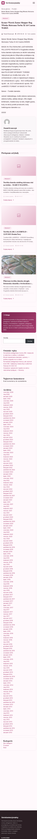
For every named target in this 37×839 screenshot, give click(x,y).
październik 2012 (9, 728)
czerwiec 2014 (8, 685)
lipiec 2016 (6, 631)
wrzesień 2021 (8, 498)
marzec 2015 (7, 666)
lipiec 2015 (6, 657)
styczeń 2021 (7, 515)
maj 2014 (6, 687)
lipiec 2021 (6, 502)
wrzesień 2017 (8, 601)
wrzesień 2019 (8, 549)
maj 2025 (6, 403)
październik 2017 (9, 599)
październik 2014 (9, 676)
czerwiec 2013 (8, 711)
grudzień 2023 (8, 439)
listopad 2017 (7, 597)
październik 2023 (9, 444)
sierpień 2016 (7, 629)
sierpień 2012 (7, 732)
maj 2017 (6, 610)
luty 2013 (6, 719)
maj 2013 (6, 713)
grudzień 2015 (8, 646)
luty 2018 (6, 590)
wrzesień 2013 (8, 704)
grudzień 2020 (8, 517)
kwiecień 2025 (8, 405)
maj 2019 (6, 558)
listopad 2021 (7, 493)
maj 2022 (6, 480)
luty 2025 (6, 409)
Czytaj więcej (7, 200)
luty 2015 (6, 668)
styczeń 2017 (7, 618)
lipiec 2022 (7, 476)
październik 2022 (9, 470)
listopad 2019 (7, 545)
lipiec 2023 (7, 450)
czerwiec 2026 (8, 392)
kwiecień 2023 (8, 457)
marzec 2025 (7, 407)
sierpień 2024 (7, 422)
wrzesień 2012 (8, 730)
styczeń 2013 (7, 722)
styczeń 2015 (7, 670)
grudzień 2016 (8, 620)
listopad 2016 (7, 623)
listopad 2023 (7, 442)
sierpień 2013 (7, 707)
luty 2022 (6, 487)
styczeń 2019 (7, 567)
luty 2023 (6, 461)
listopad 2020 (7, 519)
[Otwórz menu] (34, 3)
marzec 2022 (7, 485)
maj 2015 (6, 661)
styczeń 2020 (7, 541)
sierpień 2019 (7, 551)
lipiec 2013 (6, 709)
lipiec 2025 (7, 399)
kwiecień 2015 (8, 663)
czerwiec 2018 (8, 582)
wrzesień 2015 (8, 653)
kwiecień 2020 (8, 534)
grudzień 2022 (8, 465)
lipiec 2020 (7, 528)
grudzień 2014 (8, 672)
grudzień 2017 (8, 595)
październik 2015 (9, 651)
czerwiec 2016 (8, 633)
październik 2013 (9, 702)
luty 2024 (6, 435)
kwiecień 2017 (8, 612)
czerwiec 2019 (8, 556)
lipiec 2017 (6, 605)
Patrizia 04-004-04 (10, 366)
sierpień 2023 (7, 448)
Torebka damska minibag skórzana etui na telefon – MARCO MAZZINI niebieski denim (18, 185)
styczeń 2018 (7, 592)
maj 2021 (6, 506)
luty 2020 (6, 539)
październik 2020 (9, 521)
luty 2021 (6, 513)
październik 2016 (9, 625)
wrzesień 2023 (8, 446)
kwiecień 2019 (8, 560)
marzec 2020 (7, 536)
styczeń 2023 (7, 463)
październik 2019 (9, 547)
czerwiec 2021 (8, 504)
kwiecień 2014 (8, 689)
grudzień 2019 (8, 543)
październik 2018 (9, 573)
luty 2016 (6, 642)
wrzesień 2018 (8, 575)
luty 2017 (6, 616)
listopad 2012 (7, 726)
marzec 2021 (7, 511)
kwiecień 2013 (8, 715)
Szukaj (5, 338)
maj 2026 (6, 394)
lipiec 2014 (7, 683)
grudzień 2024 (8, 414)
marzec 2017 (7, 614)
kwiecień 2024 (8, 431)
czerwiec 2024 (8, 427)
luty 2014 (6, 694)
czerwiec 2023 (8, 452)
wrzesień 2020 (8, 523)
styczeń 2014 (7, 696)
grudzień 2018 (8, 569)
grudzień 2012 (8, 724)
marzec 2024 (7, 433)
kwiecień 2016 (8, 638)
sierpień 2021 (7, 500)
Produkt (6, 18)
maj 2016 (6, 635)
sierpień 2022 (7, 474)
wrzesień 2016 (8, 627)
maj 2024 (6, 429)
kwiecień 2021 (8, 508)
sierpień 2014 (7, 681)
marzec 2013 (7, 717)
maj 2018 (6, 584)
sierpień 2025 (7, 396)
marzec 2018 (7, 588)
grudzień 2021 (8, 491)
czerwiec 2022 (8, 478)
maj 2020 (6, 532)
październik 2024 (9, 418)
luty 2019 (6, 564)
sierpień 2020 (7, 526)
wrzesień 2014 (8, 679)
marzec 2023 (7, 459)
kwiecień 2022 (8, 483)
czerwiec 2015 (8, 659)
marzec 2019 (7, 562)
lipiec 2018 (6, 579)
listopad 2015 (7, 648)
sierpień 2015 (7, 655)
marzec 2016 (7, 640)
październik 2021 (9, 495)
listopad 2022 (7, 467)
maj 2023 (6, 455)
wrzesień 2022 (8, 472)
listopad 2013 (7, 700)
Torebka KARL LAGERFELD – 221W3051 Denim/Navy (15, 232)
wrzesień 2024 (8, 420)
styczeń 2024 (7, 437)
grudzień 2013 (8, 698)
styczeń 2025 (7, 411)
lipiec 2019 (6, 554)
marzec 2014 (7, 691)
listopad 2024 (7, 416)
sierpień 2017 (7, 603)
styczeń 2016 (7, 644)
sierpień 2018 (7, 577)
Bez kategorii (7, 743)
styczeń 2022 (7, 489)
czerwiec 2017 (8, 607)
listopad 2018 (7, 571)
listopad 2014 (7, 674)
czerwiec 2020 (8, 530)
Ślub (4, 747)
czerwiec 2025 (8, 401)
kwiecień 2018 (8, 586)
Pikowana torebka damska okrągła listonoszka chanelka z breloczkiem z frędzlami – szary (17, 283)
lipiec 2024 (7, 424)
